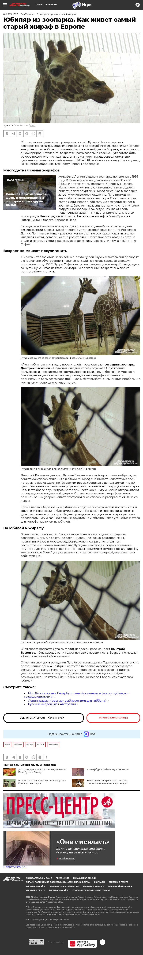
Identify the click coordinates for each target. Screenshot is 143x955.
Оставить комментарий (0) (113, 718)
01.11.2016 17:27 (10, 14)
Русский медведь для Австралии (52, 704)
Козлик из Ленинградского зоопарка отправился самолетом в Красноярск (107, 782)
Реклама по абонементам (64, 886)
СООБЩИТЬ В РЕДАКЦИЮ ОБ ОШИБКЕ (92, 890)
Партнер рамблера (56, 942)
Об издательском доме (39, 878)
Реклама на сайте (36, 886)
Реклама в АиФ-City (93, 886)
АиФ (32, 125)
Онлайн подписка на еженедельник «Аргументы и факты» (58, 882)
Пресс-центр (62, 878)
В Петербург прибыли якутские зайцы (108, 769)
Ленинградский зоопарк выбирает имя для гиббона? (67, 700)
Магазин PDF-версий (84, 878)
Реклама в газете (118, 882)
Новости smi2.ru (15, 867)
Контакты (99, 882)
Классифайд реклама (120, 886)
